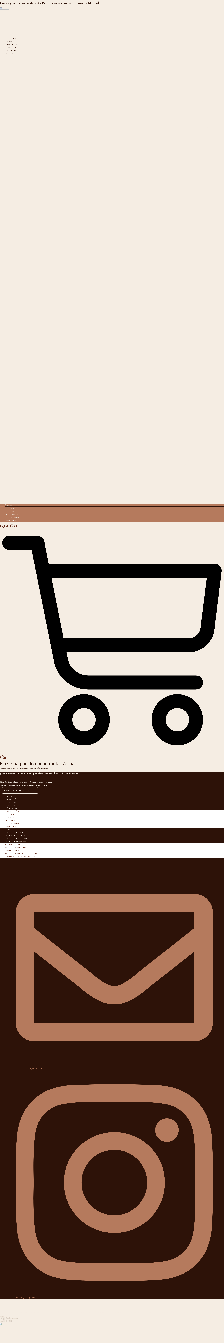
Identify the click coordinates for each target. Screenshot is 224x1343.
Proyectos (12, 514)
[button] (112, 279)
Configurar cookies (16, 835)
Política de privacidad (17, 838)
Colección (12, 505)
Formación (12, 511)
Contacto (11, 53)
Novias (9, 508)
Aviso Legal (12, 829)
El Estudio (12, 517)
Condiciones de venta (20, 857)
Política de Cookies (15, 832)
